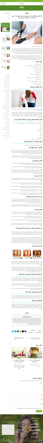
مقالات (19, 358)
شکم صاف (8, 108)
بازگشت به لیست (27, 338)
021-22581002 (19, 425)
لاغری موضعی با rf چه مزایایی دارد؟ (36, 67)
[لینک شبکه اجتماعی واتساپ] (19, 1)
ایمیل (41, 399)
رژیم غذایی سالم (7, 101)
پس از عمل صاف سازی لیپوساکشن (35, 74)
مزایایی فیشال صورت (6, 122)
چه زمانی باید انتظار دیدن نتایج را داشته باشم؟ (34, 81)
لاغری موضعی (31, 332)
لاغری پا (3, 114)
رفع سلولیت (7, 95)
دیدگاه (41, 383)
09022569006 (19, 432)
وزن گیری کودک (7, 125)
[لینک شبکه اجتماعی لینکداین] (21, 1)
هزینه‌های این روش (38, 84)
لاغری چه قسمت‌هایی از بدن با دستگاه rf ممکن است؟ (33, 65)
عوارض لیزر (3, 108)
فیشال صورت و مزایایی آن (3, 61)
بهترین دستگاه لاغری (6, 84)
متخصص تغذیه (7, 119)
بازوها (40, 128)
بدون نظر (5, 51)
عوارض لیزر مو (7, 109)
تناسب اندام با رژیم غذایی (5, 90)
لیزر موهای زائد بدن (6, 116)
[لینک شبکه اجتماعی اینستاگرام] (38, 437)
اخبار (9, 15)
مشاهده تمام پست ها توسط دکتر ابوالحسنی (34, 323)
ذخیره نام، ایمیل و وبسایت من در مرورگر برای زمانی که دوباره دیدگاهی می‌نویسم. (29, 408)
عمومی (20, 9)
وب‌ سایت (40, 403)
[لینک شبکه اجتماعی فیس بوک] (24, 1)
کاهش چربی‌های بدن (37, 71)
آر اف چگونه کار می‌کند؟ (37, 64)
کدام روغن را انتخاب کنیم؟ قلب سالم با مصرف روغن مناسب (4, 39)
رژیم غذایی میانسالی (6, 103)
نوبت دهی (3, 3)
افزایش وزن (7, 79)
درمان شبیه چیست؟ (38, 79)
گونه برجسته (7, 137)
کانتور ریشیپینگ (38, 76)
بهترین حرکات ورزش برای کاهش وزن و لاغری (18, 360)
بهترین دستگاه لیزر (7, 85)
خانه (22, 9)
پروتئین (3, 127)
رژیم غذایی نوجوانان (6, 105)
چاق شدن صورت (7, 132)
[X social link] (23, 1)
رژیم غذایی (7, 100)
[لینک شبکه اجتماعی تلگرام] (18, 1)
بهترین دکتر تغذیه (7, 87)
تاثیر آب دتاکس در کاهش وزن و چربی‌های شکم (3, 48)
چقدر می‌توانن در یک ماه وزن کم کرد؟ (34, 360)
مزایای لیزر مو (7, 121)
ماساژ (8, 117)
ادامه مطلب (39, 366)
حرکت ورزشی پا (7, 92)
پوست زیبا (2, 129)
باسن (40, 135)
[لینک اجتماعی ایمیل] (22, 1)
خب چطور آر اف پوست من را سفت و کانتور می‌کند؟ (33, 77)
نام (41, 395)
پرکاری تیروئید (7, 129)
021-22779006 (19, 423)
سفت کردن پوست (37, 72)
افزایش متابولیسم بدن (6, 77)
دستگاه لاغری (33, 330)
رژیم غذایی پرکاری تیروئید (6, 106)
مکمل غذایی (7, 124)
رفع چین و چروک (7, 98)
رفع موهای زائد (7, 96)
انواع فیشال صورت (4, 55)
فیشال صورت (7, 111)
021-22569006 (19, 426)
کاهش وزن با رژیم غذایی (6, 135)
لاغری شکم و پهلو (38, 332)
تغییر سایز (39, 330)
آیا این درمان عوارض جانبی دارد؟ (36, 82)
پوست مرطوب (7, 130)
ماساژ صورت (5, 117)
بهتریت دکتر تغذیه (6, 82)
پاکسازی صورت (7, 127)
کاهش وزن (7, 134)
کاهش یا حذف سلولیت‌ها (37, 69)
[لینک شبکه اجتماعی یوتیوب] (36, 437)
